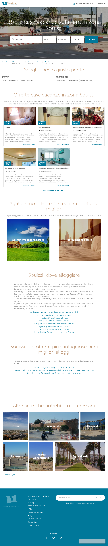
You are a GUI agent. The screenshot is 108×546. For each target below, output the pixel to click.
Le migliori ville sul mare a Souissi (54, 329)
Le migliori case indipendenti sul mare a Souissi (54, 323)
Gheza (7, 127)
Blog (30, 515)
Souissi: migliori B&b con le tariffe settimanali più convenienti (54, 373)
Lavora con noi (34, 519)
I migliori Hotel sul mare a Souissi (54, 321)
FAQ (30, 509)
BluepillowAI (33, 525)
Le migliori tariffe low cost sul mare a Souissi (54, 332)
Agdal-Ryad (10, 474)
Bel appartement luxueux (15, 168)
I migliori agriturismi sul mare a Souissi (54, 326)
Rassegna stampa (35, 512)
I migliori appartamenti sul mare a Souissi (54, 315)
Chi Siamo (32, 499)
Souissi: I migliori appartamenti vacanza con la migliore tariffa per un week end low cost (54, 370)
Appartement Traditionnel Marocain (87, 127)
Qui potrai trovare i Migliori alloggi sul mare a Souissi (54, 312)
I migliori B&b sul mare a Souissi (54, 318)
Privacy (31, 502)
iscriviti (99, 498)
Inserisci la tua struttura (38, 496)
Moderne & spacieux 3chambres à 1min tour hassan (59, 168)
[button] (47, 538)
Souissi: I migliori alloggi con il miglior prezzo (54, 367)
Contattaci (32, 522)
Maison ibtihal (44, 127)
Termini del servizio (36, 506)
